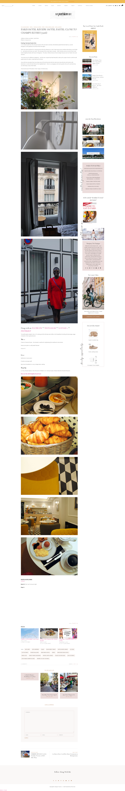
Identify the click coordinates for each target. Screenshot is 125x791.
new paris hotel (45, 652)
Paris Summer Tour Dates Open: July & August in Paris (96, 61)
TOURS (39, 5)
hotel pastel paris (63, 649)
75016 (42, 649)
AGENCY (66, 5)
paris (53, 652)
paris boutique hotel (63, 652)
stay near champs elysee (28, 658)
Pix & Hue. (73, 786)
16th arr (27, 649)
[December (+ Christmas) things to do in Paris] (68, 633)
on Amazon (71, 1)
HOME (33, 5)
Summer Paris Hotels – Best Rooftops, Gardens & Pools (98, 77)
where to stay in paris (43, 658)
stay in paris (71, 655)
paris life (24, 655)
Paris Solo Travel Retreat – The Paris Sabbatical (96, 85)
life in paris (25, 652)
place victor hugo (60, 655)
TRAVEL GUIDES (89, 5)
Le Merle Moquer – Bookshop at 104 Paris (29, 675)
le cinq (72, 649)
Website (23, 581)
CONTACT (80, 5)
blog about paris (51, 649)
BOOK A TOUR (3, 790)
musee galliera (35, 652)
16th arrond (35, 649)
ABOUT (73, 5)
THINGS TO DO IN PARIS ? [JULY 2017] (29, 639)
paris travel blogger (35, 655)
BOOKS (46, 5)
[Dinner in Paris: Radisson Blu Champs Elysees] (49, 633)
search (3, 5)
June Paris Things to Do (69, 695)
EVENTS (59, 5)
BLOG (52, 5)
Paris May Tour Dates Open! (49, 695)
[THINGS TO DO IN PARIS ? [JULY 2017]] (30, 633)
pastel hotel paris (48, 655)
